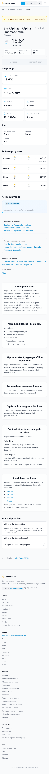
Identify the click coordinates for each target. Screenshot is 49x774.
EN (27, 3)
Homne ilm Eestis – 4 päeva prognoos (18, 247)
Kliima (4, 612)
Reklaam (5, 755)
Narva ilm (18, 265)
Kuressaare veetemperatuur (12, 711)
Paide (4, 665)
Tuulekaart (25, 228)
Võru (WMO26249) (22, 558)
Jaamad (5, 615)
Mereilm (5, 717)
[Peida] (43, 203)
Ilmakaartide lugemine (12, 230)
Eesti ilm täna (9, 244)
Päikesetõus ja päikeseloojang (13, 738)
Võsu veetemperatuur (10, 708)
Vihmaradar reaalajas (22, 225)
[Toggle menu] (45, 3)
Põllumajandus (7, 606)
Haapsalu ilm (41, 262)
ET (23, 3)
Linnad (12, 9)
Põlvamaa (20, 9)
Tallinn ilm (6, 262)
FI (31, 3)
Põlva (4, 273)
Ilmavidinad (6, 619)
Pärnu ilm (23, 262)
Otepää (4, 661)
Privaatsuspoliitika (9, 748)
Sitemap (5, 758)
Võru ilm (31, 262)
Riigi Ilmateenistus (16, 588)
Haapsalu (5, 652)
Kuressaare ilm (7, 265)
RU (35, 3)
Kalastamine (6, 731)
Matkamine (6, 734)
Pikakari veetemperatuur (11, 714)
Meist (4, 751)
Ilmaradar (37, 247)
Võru (3, 649)
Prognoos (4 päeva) (35, 62)
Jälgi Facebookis (32, 588)
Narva (4, 658)
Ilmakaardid (8, 225)
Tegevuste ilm (7, 728)
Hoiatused (6, 609)
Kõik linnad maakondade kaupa (14, 636)
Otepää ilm (27, 265)
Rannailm (5, 695)
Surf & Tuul (6, 602)
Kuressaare (6, 655)
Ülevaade (13, 62)
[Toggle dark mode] (40, 3)
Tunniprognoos (21, 244)
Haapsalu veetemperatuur (12, 704)
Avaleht (5, 9)
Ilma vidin (17, 250)
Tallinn (4, 639)
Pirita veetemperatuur (10, 701)
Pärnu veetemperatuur (10, 698)
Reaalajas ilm (28, 230)
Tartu (4, 642)
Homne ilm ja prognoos (11, 625)
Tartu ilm (14, 262)
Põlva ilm (9, 491)
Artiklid (4, 622)
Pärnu (4, 645)
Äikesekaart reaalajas (12, 228)
